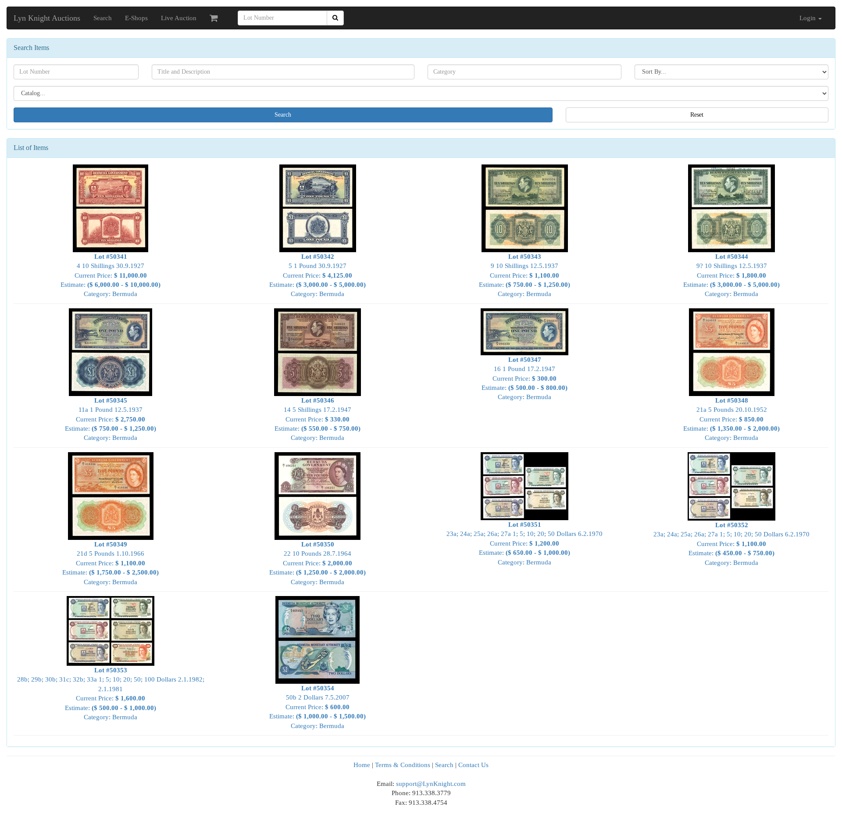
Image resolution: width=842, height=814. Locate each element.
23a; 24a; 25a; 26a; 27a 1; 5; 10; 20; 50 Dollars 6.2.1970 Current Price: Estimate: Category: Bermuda (524, 543)
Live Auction (178, 17)
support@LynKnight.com (431, 783)
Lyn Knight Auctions (47, 18)
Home (361, 764)
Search (102, 17)
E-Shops (136, 17)
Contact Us (473, 764)
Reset (696, 114)
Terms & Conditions (402, 764)
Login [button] (808, 17)
